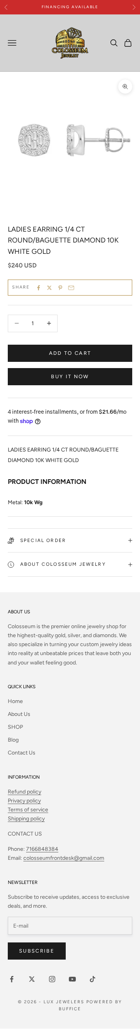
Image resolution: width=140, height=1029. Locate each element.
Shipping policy (26, 818)
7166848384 (42, 849)
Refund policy (24, 791)
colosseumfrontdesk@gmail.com (63, 858)
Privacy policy (24, 800)
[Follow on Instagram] (52, 979)
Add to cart (70, 353)
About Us (19, 714)
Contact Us (21, 752)
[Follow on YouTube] (72, 979)
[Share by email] (71, 288)
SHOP (15, 727)
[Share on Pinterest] (60, 288)
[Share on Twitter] (49, 288)
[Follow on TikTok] (92, 979)
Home (15, 701)
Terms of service (28, 809)
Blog (13, 740)
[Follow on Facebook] (12, 979)
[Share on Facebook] (38, 288)
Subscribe (36, 951)
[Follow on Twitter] (32, 979)
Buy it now (70, 376)
